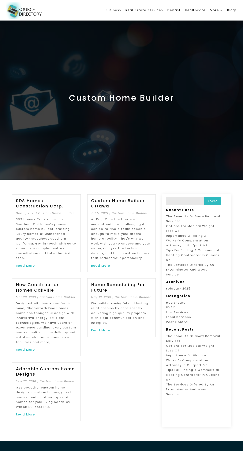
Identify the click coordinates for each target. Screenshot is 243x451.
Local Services (178, 317)
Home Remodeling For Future (118, 287)
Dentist (174, 10)
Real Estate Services (144, 10)
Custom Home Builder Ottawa (118, 203)
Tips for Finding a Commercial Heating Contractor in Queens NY (192, 255)
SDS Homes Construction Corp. (39, 203)
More (214, 10)
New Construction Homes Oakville (38, 287)
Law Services (177, 312)
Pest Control (177, 322)
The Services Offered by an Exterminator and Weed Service (190, 269)
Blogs (232, 10)
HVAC (171, 307)
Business (113, 10)
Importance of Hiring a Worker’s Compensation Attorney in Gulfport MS (187, 240)
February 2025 (178, 288)
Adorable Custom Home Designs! (45, 371)
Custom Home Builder (56, 213)
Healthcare (195, 10)
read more (25, 266)
